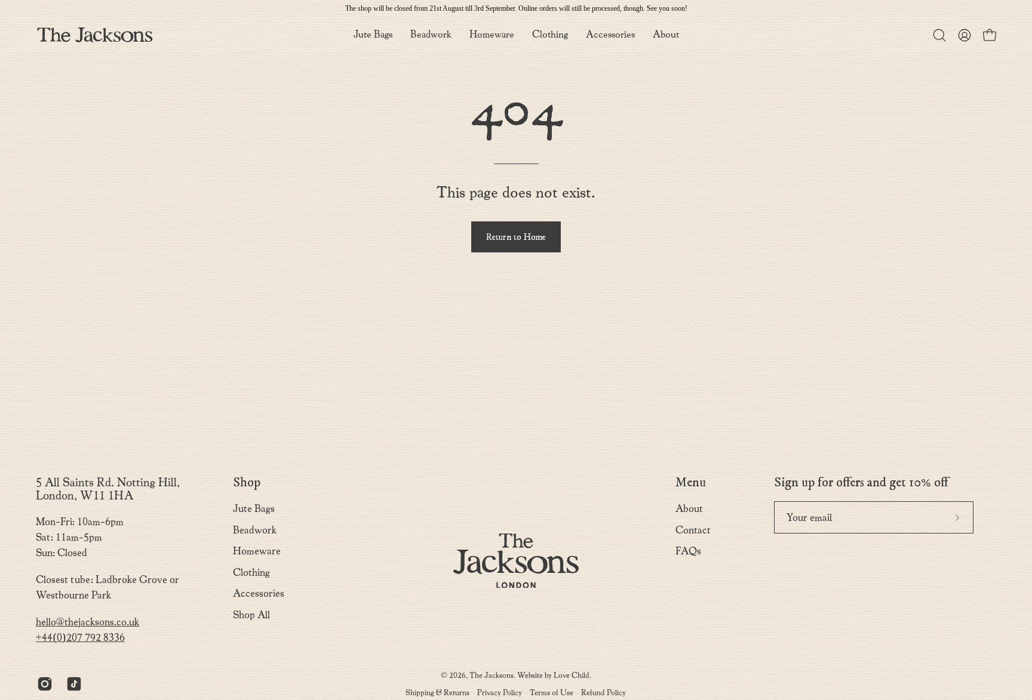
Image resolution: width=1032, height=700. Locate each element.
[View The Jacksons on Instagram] (43, 684)
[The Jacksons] (95, 35)
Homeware (257, 551)
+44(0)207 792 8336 (80, 638)
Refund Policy (603, 692)
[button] (666, 35)
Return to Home (516, 237)
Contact (693, 530)
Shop (246, 482)
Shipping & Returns (437, 692)
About (689, 509)
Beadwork (255, 530)
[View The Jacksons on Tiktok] (72, 684)
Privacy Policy (499, 692)
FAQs (688, 551)
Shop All (251, 615)
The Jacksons (491, 675)
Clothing (251, 572)
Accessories (258, 593)
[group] (516, 8)
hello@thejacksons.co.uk (87, 622)
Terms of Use (551, 692)
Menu (690, 482)
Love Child (571, 675)
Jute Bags (254, 509)
